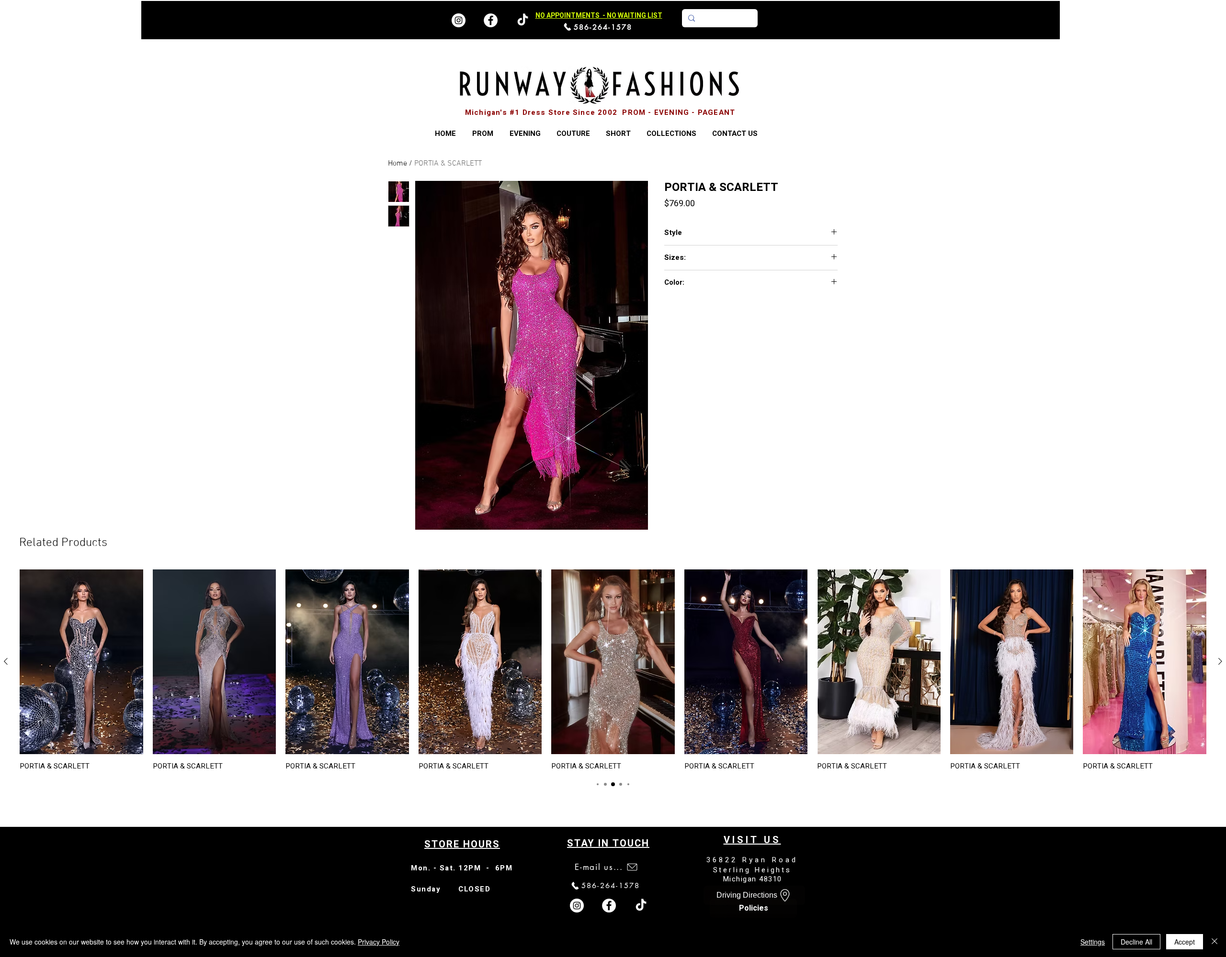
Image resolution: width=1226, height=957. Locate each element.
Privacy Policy (378, 941)
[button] (671, 133)
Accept (1184, 941)
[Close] (1214, 941)
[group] (613, 670)
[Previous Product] (5, 661)
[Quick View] (81, 661)
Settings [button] (1092, 941)
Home (397, 163)
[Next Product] (1220, 661)
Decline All (1136, 941)
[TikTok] (641, 905)
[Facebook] (491, 20)
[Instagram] (458, 20)
